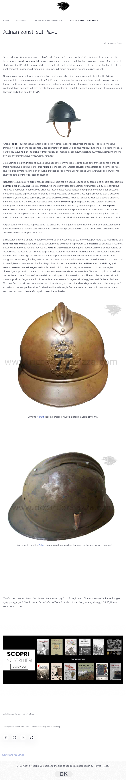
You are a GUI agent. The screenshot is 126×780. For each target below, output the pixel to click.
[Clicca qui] (63, 659)
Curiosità (22, 20)
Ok (63, 774)
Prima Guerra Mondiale (48, 20)
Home (6, 20)
